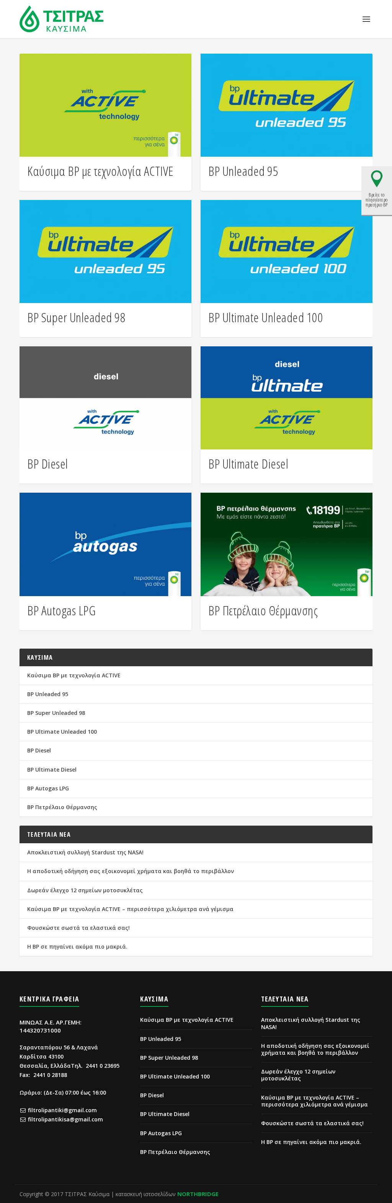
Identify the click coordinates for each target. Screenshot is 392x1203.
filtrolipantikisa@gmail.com (65, 1119)
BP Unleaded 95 (243, 171)
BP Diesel (47, 463)
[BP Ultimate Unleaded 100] (286, 251)
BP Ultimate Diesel (248, 463)
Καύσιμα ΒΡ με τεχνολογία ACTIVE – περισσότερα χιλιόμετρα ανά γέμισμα (130, 909)
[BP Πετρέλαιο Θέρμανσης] (286, 544)
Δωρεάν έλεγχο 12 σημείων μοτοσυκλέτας (85, 890)
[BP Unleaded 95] (286, 105)
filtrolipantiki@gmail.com (62, 1110)
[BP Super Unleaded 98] (105, 251)
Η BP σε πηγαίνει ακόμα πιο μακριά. (77, 946)
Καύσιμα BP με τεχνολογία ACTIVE (100, 171)
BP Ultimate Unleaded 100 (265, 317)
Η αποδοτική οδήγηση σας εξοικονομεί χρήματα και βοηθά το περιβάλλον (130, 871)
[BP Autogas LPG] (105, 544)
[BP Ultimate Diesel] (286, 397)
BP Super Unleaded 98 (76, 317)
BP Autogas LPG (61, 610)
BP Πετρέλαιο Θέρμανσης (263, 610)
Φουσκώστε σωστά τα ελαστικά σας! (78, 927)
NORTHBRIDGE (198, 1194)
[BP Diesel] (105, 397)
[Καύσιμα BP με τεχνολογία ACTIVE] (105, 105)
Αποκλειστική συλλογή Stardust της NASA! (85, 852)
